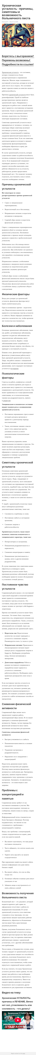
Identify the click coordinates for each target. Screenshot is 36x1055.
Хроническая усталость (10, 72)
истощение (14, 368)
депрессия (6, 401)
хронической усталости (17, 95)
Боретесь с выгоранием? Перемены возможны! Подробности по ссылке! (18, 60)
